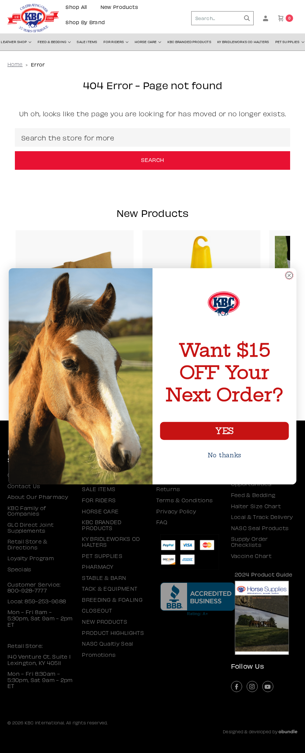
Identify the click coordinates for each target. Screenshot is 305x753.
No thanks (224, 455)
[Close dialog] (289, 275)
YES (224, 431)
